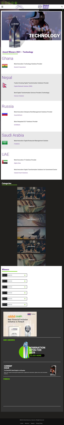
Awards (32, 423)
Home (21, 423)
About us (27, 423)
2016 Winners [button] (7, 299)
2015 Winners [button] (7, 304)
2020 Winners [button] (7, 275)
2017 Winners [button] (7, 293)
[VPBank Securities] (16, 336)
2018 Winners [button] (7, 287)
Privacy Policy (39, 423)
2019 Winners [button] (7, 281)
